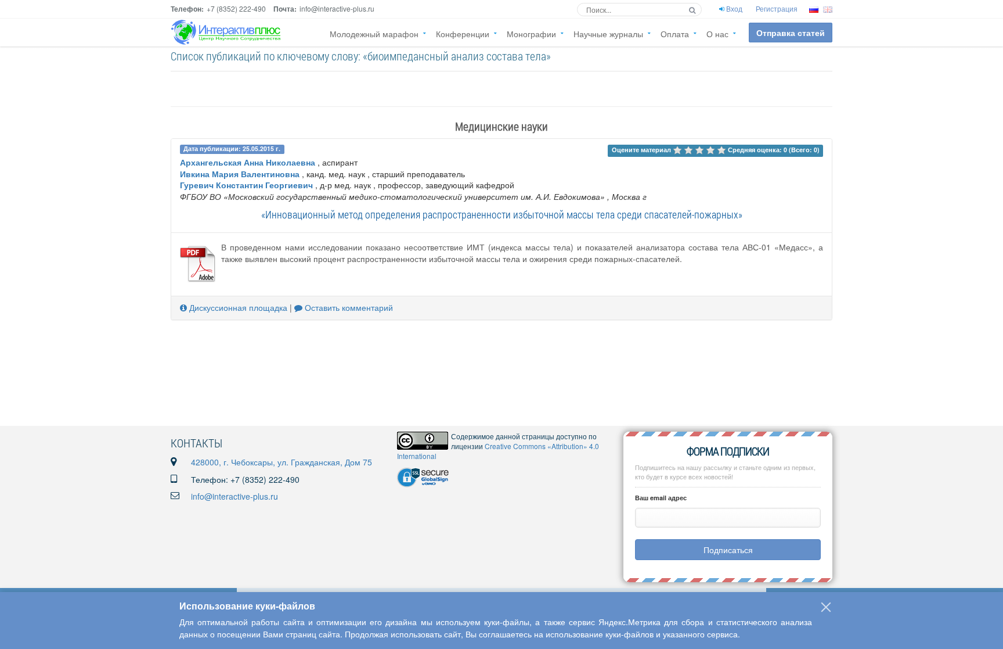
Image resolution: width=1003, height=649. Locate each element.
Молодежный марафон (374, 34)
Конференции (462, 34)
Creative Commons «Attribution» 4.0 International (498, 451)
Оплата (675, 34)
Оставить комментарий (347, 307)
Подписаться (728, 549)
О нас (717, 34)
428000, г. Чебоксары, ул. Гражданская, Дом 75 (281, 462)
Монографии (531, 34)
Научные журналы (608, 34)
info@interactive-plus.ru (234, 496)
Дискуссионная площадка (237, 307)
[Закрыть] (826, 607)
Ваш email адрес (661, 497)
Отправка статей (790, 32)
